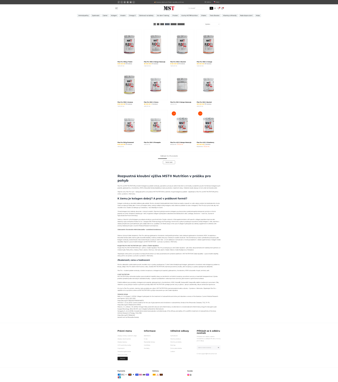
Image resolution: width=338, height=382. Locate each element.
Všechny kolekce (175, 339)
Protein (175, 15)
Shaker (203, 15)
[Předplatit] (217, 347)
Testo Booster (215, 15)
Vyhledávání (174, 336)
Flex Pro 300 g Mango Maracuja (180, 102)
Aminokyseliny (83, 15)
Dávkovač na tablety (146, 15)
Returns (122, 358)
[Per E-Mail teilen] (130, 2)
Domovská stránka (176, 348)
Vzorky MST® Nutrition (189, 15)
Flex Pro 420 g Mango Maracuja (180, 142)
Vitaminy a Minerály (230, 15)
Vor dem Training (163, 15)
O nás (145, 339)
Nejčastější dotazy (149, 342)
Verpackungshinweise (124, 351)
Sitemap (173, 345)
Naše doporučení (246, 15)
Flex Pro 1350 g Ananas (125, 102)
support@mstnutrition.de (209, 353)
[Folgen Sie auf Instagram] (188, 374)
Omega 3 (132, 15)
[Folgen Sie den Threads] (191, 374)
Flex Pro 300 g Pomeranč (126, 142)
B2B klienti (147, 336)
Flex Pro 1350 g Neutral (178, 62)
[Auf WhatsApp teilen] (133, 2)
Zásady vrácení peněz (124, 339)
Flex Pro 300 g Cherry (151, 102)
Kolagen (114, 15)
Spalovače (95, 15)
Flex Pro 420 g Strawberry (205, 142)
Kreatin (123, 15)
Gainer (105, 15)
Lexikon (172, 351)
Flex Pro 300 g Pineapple (152, 142)
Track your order (122, 354)
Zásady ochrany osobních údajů (127, 336)
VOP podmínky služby (124, 345)
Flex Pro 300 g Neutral (204, 102)
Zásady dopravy (122, 342)
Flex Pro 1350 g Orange (204, 62)
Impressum (121, 348)
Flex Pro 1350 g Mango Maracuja (154, 62)
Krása (258, 15)
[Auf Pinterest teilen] (124, 2)
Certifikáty (147, 345)
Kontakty (147, 348)
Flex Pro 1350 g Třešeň (125, 62)
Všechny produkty (175, 342)
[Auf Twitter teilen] (122, 2)
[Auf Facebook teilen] (119, 2)
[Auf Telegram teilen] (127, 2)
